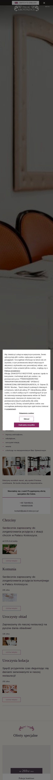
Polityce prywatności (12, 371)
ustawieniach (11, 409)
